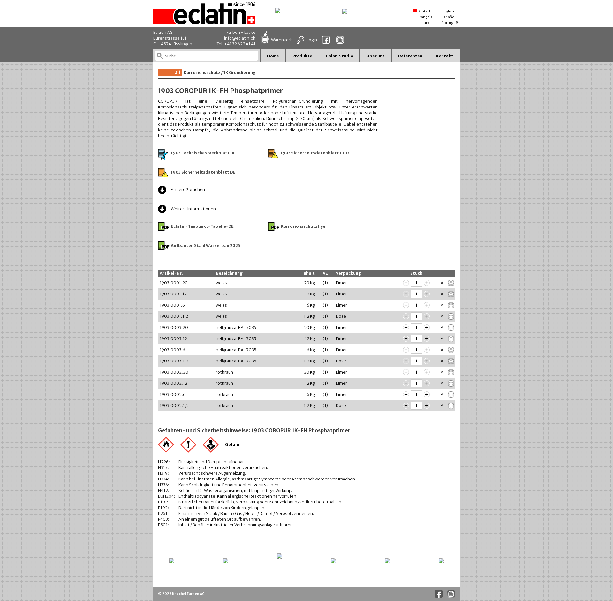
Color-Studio (339, 56)
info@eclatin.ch (239, 38)
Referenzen (410, 56)
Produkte (302, 56)
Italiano (424, 22)
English (447, 11)
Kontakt (444, 56)
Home (273, 56)
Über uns (376, 56)
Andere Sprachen (188, 189)
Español (448, 17)
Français (424, 17)
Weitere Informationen (193, 208)
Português (450, 22)
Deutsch (424, 11)
